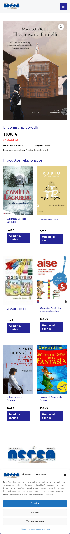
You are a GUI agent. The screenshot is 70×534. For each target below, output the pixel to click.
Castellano (19, 150)
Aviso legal (46, 529)
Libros (47, 146)
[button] (65, 475)
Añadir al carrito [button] (15, 238)
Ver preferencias (35, 521)
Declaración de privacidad (31, 529)
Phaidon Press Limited (36, 150)
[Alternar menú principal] (63, 6)
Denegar (35, 512)
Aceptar (35, 503)
